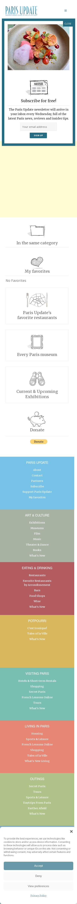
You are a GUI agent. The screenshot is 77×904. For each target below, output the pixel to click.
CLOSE (67, 23)
